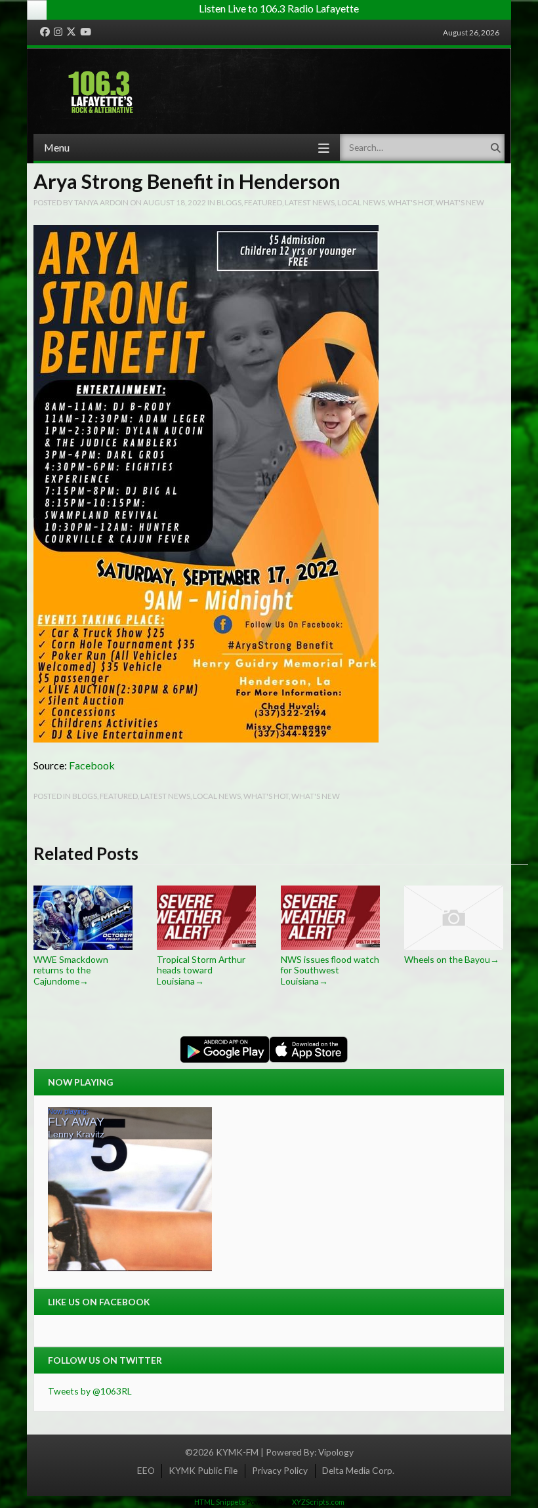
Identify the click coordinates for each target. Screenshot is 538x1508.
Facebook (92, 765)
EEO (146, 1470)
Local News (361, 202)
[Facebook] (45, 32)
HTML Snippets (219, 1502)
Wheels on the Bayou (451, 959)
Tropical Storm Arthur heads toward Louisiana (201, 970)
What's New (460, 202)
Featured (263, 202)
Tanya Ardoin (101, 202)
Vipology (336, 1451)
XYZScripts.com (318, 1502)
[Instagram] (58, 32)
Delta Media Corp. (358, 1470)
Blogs (229, 202)
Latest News (310, 202)
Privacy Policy (280, 1470)
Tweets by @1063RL (90, 1390)
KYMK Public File (203, 1470)
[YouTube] (85, 32)
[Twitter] (71, 32)
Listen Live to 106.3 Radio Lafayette (279, 8)
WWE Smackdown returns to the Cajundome (70, 970)
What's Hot (410, 202)
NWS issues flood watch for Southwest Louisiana (330, 970)
